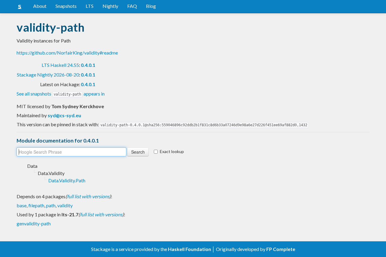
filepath (36, 205)
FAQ (132, 6)
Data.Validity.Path (66, 180)
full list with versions (88, 196)
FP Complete (280, 249)
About (39, 6)
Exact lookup (172, 151)
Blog (151, 6)
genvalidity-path (34, 223)
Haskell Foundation (189, 249)
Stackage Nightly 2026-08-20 (48, 74)
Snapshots (66, 6)
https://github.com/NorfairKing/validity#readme (67, 52)
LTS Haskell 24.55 (60, 65)
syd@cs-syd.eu (64, 115)
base (22, 205)
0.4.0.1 (88, 65)
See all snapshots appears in (61, 93)
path (50, 205)
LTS (89, 6)
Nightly (110, 6)
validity (65, 205)
